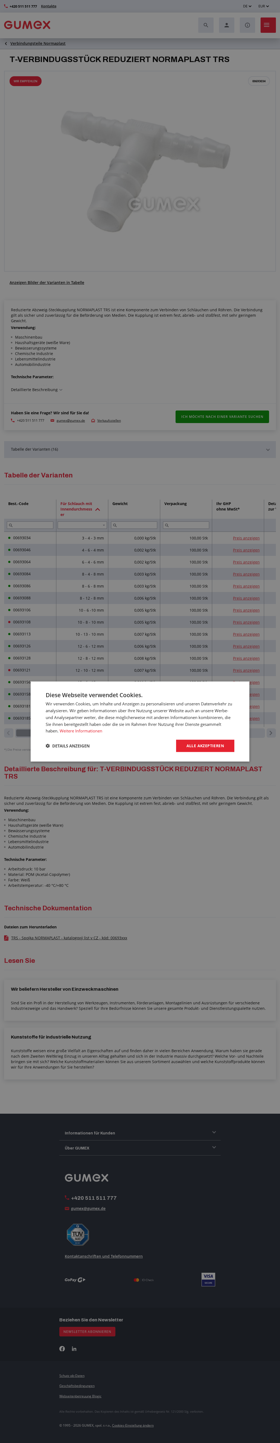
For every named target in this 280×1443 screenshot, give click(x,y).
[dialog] (140, 722)
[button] (68, 746)
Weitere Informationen (81, 731)
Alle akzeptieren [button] (205, 745)
